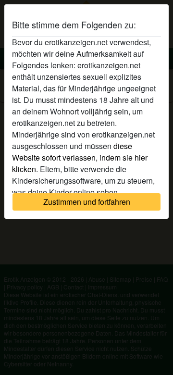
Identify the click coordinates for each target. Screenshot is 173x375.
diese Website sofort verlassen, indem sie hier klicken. (80, 157)
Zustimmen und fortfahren (86, 201)
